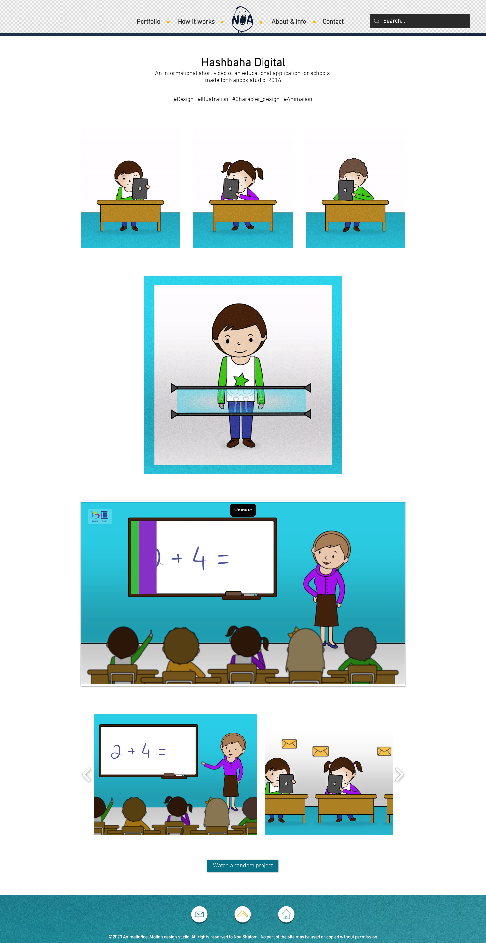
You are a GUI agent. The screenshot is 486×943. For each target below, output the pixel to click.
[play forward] (399, 774)
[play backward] (86, 774)
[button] (175, 774)
